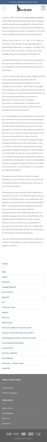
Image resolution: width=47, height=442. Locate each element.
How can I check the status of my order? (18, 333)
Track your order (8, 307)
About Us (5, 317)
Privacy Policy (7, 292)
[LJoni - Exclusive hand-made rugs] (23, 8)
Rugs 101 (5, 297)
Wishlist (5, 312)
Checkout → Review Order (13, 363)
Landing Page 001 (9, 287)
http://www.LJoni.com (34, 17)
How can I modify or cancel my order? (17, 327)
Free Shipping (7, 358)
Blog (4, 272)
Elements (5, 282)
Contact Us (6, 423)
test (3, 302)
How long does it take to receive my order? (19, 338)
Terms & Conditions (9, 353)
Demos (5, 277)
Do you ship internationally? (13, 343)
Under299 (6, 368)
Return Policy (7, 322)
